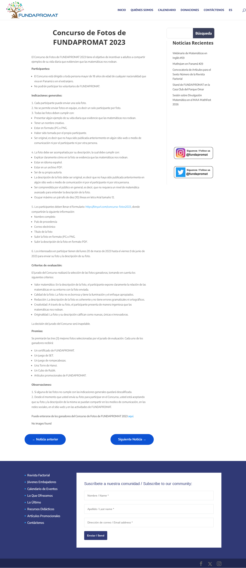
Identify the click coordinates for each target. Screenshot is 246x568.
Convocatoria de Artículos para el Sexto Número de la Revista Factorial (192, 74)
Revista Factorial (38, 475)
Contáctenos (214, 10)
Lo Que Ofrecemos (40, 495)
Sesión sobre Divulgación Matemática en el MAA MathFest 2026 (192, 100)
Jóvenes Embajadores (41, 482)
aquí (130, 416)
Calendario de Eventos (42, 489)
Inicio (122, 10)
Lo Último (34, 502)
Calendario (167, 10)
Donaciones (190, 10)
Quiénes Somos (142, 10)
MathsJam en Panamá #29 (188, 63)
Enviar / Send (95, 535)
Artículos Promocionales (43, 516)
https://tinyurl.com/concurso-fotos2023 (108, 206)
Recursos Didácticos (40, 509)
